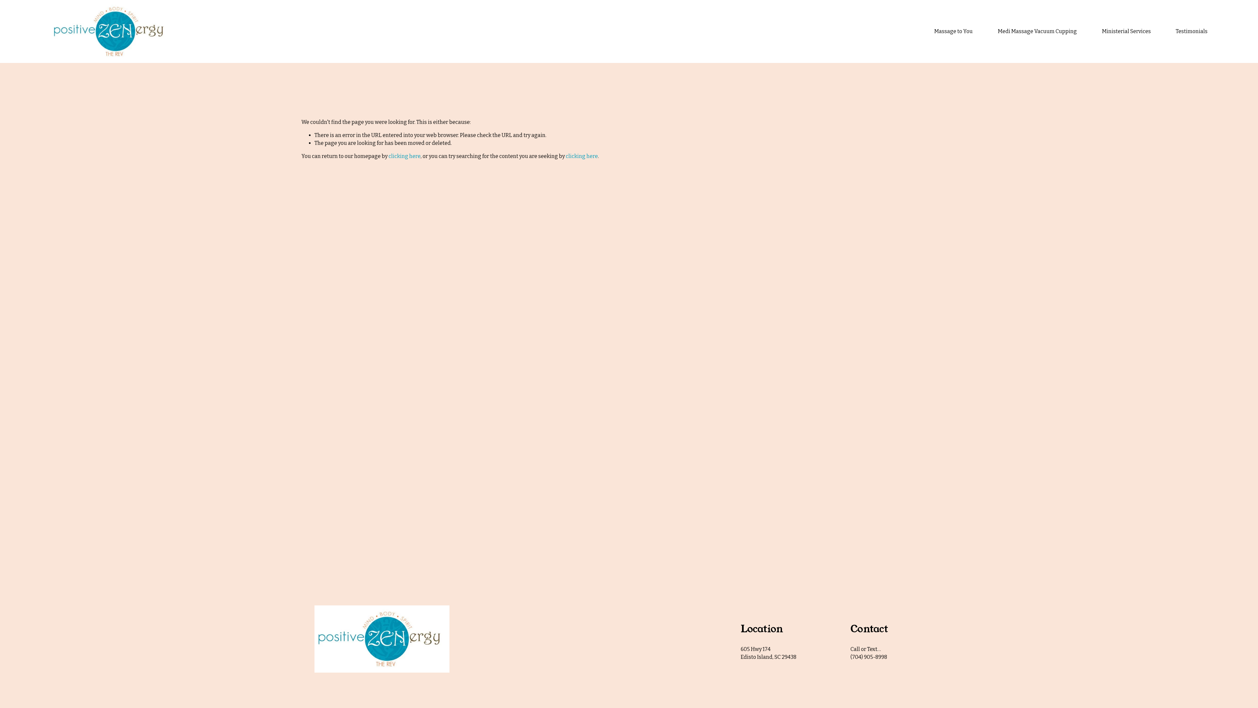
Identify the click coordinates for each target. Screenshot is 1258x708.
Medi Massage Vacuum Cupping (1037, 31)
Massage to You (953, 31)
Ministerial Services (1126, 31)
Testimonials (1192, 31)
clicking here (405, 156)
